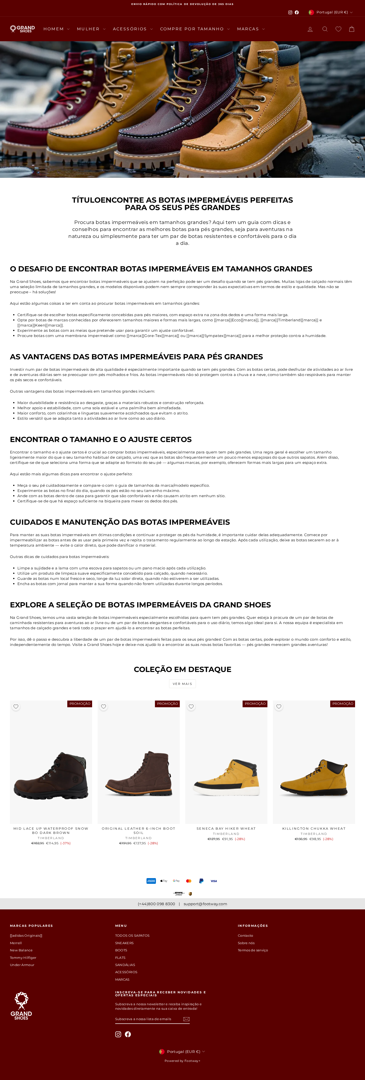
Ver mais (182, 684)
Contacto (245, 935)
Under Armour (22, 965)
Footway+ (192, 1061)
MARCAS (249, 29)
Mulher (89, 29)
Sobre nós (246, 943)
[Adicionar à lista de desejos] (16, 706)
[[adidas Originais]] (26, 935)
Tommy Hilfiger (23, 958)
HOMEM (54, 29)
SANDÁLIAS (125, 965)
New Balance (21, 950)
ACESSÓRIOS (131, 29)
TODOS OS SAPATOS (132, 935)
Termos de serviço (253, 950)
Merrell (16, 943)
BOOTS (121, 950)
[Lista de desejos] (338, 29)
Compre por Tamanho (193, 29)
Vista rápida (51, 819)
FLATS (120, 958)
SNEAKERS (124, 943)
